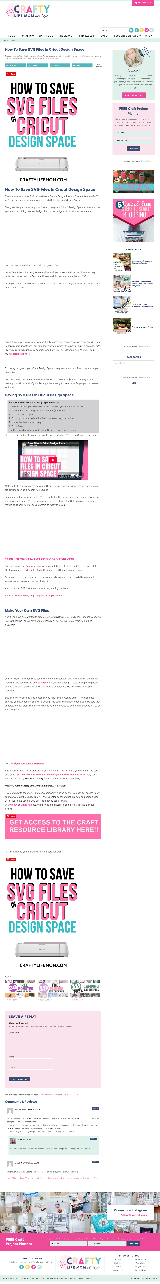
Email (12, 1067)
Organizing (118, 1270)
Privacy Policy (84, 1278)
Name (12, 1057)
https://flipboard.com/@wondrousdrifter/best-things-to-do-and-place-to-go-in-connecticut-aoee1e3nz (52, 1178)
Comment (14, 1033)
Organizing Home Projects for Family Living (142, 305)
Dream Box (140, 1270)
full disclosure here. (19, 353)
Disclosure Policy (67, 1278)
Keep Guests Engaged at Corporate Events (142, 262)
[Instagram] (142, 30)
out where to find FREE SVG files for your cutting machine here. (51, 774)
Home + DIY (140, 1259)
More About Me (134, 95)
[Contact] (151, 30)
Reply (95, 1108)
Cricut (13, 804)
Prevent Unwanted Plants (142, 327)
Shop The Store (144, 3)
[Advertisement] (53, 238)
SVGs (118, 1266)
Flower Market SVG (45, 997)
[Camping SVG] (85, 988)
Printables (86, 36)
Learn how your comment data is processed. (59, 1095)
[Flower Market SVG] (53, 988)
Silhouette (26, 804)
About (50, 1278)
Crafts (27, 36)
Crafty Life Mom (28, 10)
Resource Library (126, 36)
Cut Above (42, 682)
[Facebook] (137, 30)
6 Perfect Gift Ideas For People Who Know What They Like (142, 284)
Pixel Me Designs (149, 1278)
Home (11, 36)
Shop (148, 36)
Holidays (66, 36)
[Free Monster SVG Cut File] (20, 988)
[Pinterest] (146, 30)
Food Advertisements (129, 161)
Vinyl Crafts (140, 1266)
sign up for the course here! (29, 763)
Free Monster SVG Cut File (15, 997)
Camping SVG (76, 997)
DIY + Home (46, 36)
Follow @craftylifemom (134, 1215)
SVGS (104, 36)
